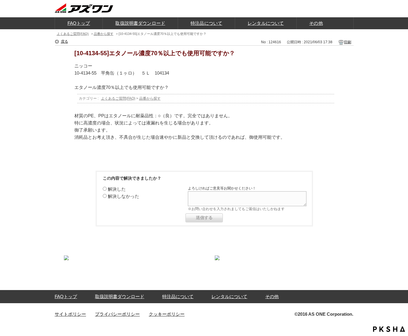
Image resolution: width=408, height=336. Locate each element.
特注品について (178, 296)
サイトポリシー (70, 314)
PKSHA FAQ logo (389, 329)
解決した (117, 189)
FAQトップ (66, 296)
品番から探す (103, 34)
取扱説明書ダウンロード (119, 296)
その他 (272, 296)
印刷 (347, 42)
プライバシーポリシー (117, 314)
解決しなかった (123, 196)
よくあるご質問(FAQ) (73, 34)
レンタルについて (229, 296)
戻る (64, 41)
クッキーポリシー (167, 314)
